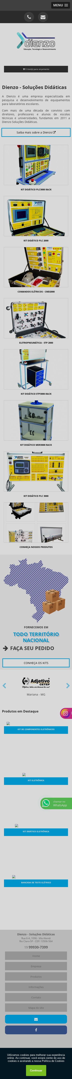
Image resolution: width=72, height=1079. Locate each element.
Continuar (36, 1070)
